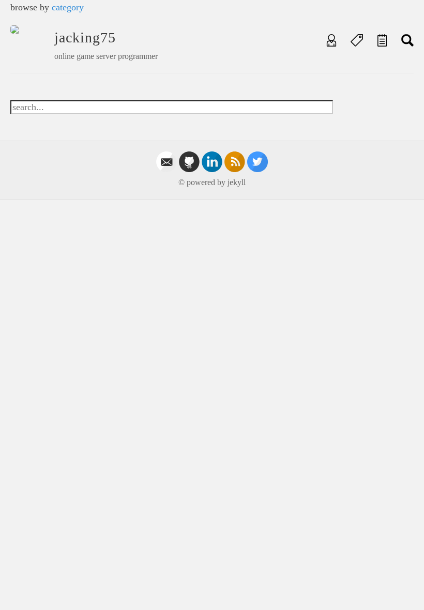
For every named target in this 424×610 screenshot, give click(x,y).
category (68, 7)
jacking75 (85, 37)
